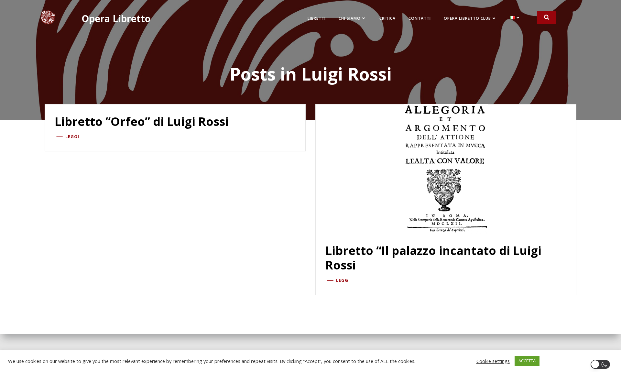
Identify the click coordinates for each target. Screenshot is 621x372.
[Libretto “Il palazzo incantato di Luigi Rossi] (445, 168)
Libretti (317, 18)
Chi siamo (350, 18)
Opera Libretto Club (467, 18)
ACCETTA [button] (527, 361)
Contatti (420, 18)
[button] (602, 364)
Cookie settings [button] (493, 361)
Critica (387, 18)
